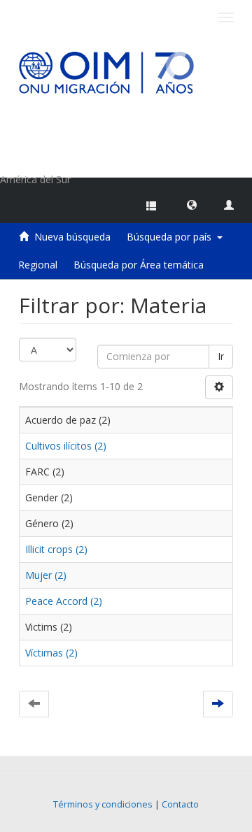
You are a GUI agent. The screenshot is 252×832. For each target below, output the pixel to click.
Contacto (180, 804)
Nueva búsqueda (72, 236)
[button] (191, 204)
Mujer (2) (45, 575)
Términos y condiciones (103, 804)
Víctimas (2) (51, 652)
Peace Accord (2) (63, 601)
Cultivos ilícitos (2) (65, 445)
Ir (221, 356)
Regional (37, 264)
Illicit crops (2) (56, 549)
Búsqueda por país (172, 236)
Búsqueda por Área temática (139, 264)
